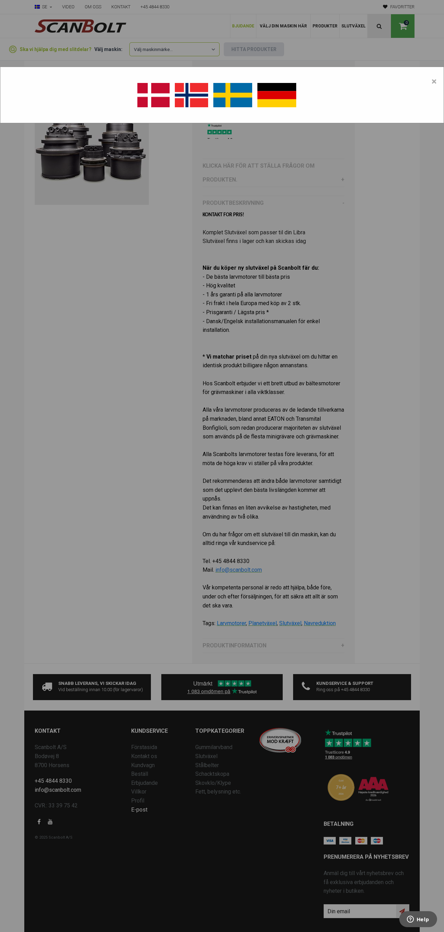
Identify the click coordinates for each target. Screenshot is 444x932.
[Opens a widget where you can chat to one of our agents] (418, 920)
